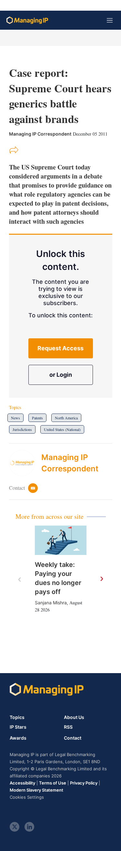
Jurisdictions (22, 429)
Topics (17, 717)
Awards (18, 738)
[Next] (101, 579)
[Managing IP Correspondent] (25, 463)
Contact (72, 738)
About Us (74, 717)
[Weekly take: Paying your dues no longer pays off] (60, 540)
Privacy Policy (83, 782)
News (15, 417)
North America (66, 417)
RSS (68, 727)
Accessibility (22, 782)
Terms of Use (52, 782)
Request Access (60, 348)
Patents (37, 417)
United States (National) (62, 429)
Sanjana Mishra (51, 602)
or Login (60, 374)
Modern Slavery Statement (36, 790)
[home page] (27, 20)
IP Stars (18, 727)
